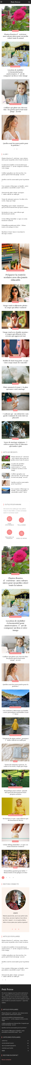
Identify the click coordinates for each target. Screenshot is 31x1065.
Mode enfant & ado (15, 104)
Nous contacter (6, 1060)
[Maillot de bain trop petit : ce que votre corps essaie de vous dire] (15, 348)
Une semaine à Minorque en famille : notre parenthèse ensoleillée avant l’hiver (15, 187)
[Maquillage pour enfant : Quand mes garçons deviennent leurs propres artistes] (15, 778)
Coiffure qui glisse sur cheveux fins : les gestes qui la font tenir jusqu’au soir (15, 109)
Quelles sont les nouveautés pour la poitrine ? (15, 144)
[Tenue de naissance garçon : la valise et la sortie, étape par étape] (15, 752)
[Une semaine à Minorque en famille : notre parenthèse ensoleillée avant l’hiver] (6, 490)
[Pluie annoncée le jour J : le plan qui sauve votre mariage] (15, 375)
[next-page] (17, 149)
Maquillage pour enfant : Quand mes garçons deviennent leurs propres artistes (15, 206)
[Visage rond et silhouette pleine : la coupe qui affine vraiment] (15, 293)
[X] (19, 929)
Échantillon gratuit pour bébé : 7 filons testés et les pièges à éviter (14, 226)
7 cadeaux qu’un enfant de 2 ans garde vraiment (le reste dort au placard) (15, 416)
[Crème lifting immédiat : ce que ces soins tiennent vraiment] (15, 832)
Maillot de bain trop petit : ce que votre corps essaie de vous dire (15, 361)
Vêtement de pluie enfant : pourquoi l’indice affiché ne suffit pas (13, 193)
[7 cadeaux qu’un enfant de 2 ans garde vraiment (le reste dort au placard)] (15, 401)
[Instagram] (15, 929)
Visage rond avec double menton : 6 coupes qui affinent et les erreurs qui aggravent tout (15, 334)
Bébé (15, 410)
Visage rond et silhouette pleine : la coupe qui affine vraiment (15, 306)
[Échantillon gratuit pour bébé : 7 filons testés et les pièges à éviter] (15, 859)
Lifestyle (15, 30)
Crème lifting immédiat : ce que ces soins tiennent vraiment (14, 219)
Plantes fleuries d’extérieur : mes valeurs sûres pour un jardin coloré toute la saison (15, 36)
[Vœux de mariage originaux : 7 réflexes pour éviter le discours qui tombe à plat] (15, 430)
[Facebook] (12, 929)
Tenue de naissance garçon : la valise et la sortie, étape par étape (14, 200)
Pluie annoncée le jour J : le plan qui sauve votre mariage (15, 388)
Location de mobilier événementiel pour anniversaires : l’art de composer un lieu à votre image (15, 73)
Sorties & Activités (15, 707)
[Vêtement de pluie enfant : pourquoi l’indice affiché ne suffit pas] (15, 726)
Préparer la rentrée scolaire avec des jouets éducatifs (15, 277)
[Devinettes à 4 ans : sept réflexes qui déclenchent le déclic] (15, 806)
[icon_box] (9, 521)
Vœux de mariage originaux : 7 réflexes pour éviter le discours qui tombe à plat (15, 444)
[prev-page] (14, 149)
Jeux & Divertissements (15, 270)
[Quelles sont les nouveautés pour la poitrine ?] (15, 127)
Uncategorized (15, 66)
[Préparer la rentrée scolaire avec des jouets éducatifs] (15, 256)
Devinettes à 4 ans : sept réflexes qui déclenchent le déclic (13, 213)
